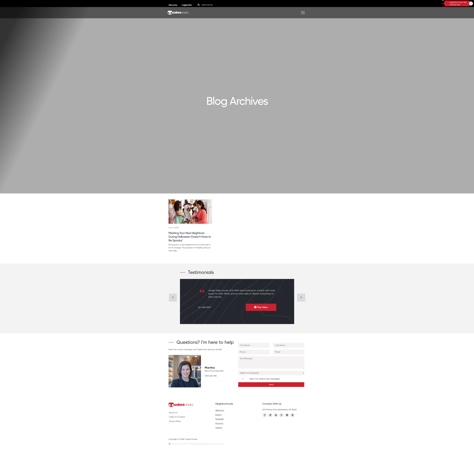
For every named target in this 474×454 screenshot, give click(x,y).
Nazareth (219, 419)
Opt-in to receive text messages (264, 379)
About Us (173, 412)
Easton (218, 414)
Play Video (262, 307)
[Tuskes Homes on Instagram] (281, 415)
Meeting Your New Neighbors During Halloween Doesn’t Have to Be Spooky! (189, 236)
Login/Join (187, 5)
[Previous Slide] (173, 298)
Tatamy (218, 427)
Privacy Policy (175, 421)
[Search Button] (199, 5)
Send (271, 384)
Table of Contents (177, 417)
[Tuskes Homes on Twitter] (270, 415)
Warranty (173, 5)
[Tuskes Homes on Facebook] (264, 415)
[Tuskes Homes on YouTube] (287, 415)
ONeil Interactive (218, 444)
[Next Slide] (301, 298)
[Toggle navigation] (302, 12)
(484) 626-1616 (211, 376)
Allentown (219, 410)
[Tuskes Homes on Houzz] (275, 415)
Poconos (219, 423)
